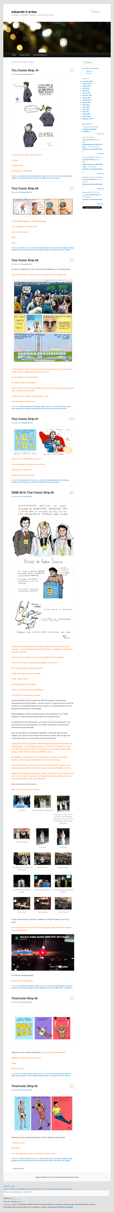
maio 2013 (85, 109)
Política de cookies (65, 1207)
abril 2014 (85, 91)
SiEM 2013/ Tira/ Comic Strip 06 (32, 492)
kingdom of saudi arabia (46, 988)
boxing (46, 1159)
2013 (56, 176)
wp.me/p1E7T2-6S (88, 179)
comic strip (62, 176)
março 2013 (86, 114)
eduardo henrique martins (30, 178)
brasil (60, 406)
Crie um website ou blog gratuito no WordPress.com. (22, 1189)
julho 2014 (86, 88)
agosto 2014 (86, 86)
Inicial (14, 55)
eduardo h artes (24, 11)
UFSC (61, 988)
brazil (64, 406)
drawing (68, 176)
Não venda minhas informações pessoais (65, 1177)
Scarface (26, 482)
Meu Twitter (86, 124)
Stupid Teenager (44, 250)
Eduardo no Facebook (90, 68)
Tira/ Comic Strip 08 (24, 260)
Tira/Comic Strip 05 (24, 998)
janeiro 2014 (86, 98)
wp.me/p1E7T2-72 (88, 140)
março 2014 (86, 93)
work (54, 1161)
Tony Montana (41, 482)
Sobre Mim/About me (40, 55)
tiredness (45, 1161)
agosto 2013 (86, 102)
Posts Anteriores (17, 1169)
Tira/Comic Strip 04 (24, 1086)
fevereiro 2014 (87, 95)
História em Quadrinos (33, 176)
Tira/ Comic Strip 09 (24, 188)
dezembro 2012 (87, 119)
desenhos (68, 1074)
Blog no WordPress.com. (43, 1177)
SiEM (56, 988)
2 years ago (100, 133)
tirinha (43, 176)
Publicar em (7, 1198)
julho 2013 (86, 105)
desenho (23, 176)
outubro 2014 (86, 84)
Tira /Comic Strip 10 (24, 70)
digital (66, 248)
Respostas (68, 988)
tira (40, 178)
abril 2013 (85, 112)
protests (47, 408)
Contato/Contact (24, 55)
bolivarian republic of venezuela (62, 986)
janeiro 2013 (86, 116)
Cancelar (6, 1201)
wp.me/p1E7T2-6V (88, 159)
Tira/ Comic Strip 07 (24, 419)
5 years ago (100, 153)
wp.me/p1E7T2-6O (92, 195)
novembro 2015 (87, 81)
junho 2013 (86, 107)
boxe (41, 1159)
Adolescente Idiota (43, 248)
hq (43, 408)
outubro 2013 (86, 100)
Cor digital (23, 1074)
